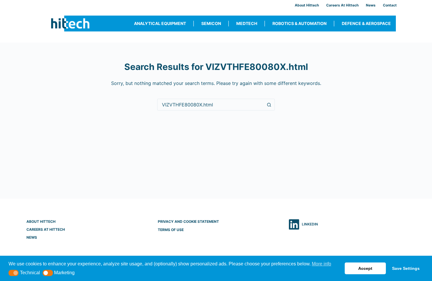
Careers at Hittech (342, 5)
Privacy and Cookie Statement (188, 221)
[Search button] (268, 104)
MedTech (246, 23)
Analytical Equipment (160, 23)
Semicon (211, 23)
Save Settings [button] (406, 268)
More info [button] (321, 263)
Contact (390, 5)
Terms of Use (171, 230)
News (371, 5)
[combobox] (210, 105)
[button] (14, 273)
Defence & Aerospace (366, 23)
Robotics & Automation (299, 23)
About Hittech (307, 5)
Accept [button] (365, 268)
